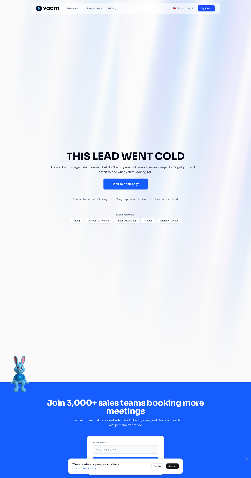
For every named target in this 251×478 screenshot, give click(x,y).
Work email (100, 442)
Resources (93, 8)
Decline (158, 466)
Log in (190, 8)
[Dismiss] (246, 458)
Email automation (127, 220)
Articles (148, 220)
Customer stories (169, 220)
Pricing (112, 8)
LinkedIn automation (99, 220)
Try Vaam (206, 8)
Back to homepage (126, 184)
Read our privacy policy (84, 468)
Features (72, 8)
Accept (172, 466)
